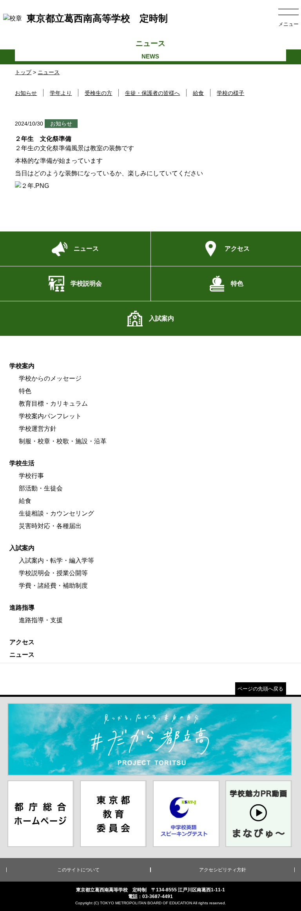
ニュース (49, 72)
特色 (25, 391)
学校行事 (31, 475)
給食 (198, 93)
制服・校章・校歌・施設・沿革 (63, 441)
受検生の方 (98, 93)
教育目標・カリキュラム (53, 403)
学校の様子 (230, 93)
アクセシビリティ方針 (222, 870)
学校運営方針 (37, 428)
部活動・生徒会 (41, 488)
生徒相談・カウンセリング (56, 513)
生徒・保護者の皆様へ (152, 93)
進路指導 (21, 607)
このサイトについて (78, 870)
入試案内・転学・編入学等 (56, 560)
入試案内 (21, 548)
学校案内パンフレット (50, 416)
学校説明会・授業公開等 (53, 573)
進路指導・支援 (41, 620)
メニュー (288, 24)
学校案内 (21, 366)
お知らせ (26, 93)
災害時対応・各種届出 (50, 526)
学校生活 (21, 463)
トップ (23, 72)
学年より (61, 93)
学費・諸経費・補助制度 (53, 585)
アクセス (21, 642)
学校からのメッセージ (50, 378)
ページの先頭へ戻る (260, 689)
